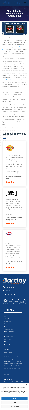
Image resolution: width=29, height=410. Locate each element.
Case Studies (7, 321)
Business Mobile (8, 336)
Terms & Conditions (9, 329)
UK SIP (6, 341)
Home (6, 316)
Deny (14, 402)
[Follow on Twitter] (11, 295)
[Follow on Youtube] (14, 295)
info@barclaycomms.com (13, 291)
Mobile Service (10, 80)
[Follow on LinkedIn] (5, 295)
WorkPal (6, 349)
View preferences (14, 406)
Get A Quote (7, 324)
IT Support (7, 347)
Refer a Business (8, 352)
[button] (27, 384)
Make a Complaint (9, 331)
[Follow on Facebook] (8, 295)
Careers (6, 326)
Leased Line (7, 344)
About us (6, 318)
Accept (14, 398)
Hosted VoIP (7, 339)
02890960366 (10, 287)
